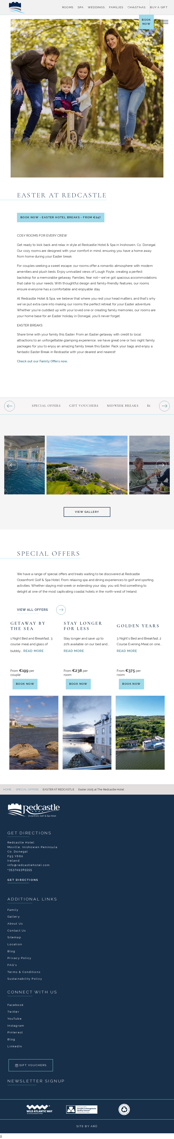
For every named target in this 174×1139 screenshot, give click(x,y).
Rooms (67, 7)
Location (14, 943)
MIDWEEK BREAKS (123, 405)
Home (7, 788)
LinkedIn (14, 1045)
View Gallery (87, 511)
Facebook (15, 1004)
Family (13, 909)
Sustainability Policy (24, 977)
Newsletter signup (36, 1080)
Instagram (15, 1024)
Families (116, 7)
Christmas (137, 7)
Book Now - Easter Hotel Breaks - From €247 (60, 217)
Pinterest (15, 1031)
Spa (81, 7)
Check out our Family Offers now (42, 361)
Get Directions (29, 832)
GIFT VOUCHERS (83, 405)
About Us (15, 922)
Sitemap (14, 936)
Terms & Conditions (24, 971)
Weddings (96, 7)
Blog (11, 950)
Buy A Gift (159, 7)
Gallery (13, 915)
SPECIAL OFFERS (46, 405)
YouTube (14, 1017)
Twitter (13, 1010)
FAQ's (12, 964)
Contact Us (16, 929)
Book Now (148, 23)
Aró (94, 1125)
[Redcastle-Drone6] (87, 464)
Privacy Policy (19, 957)
